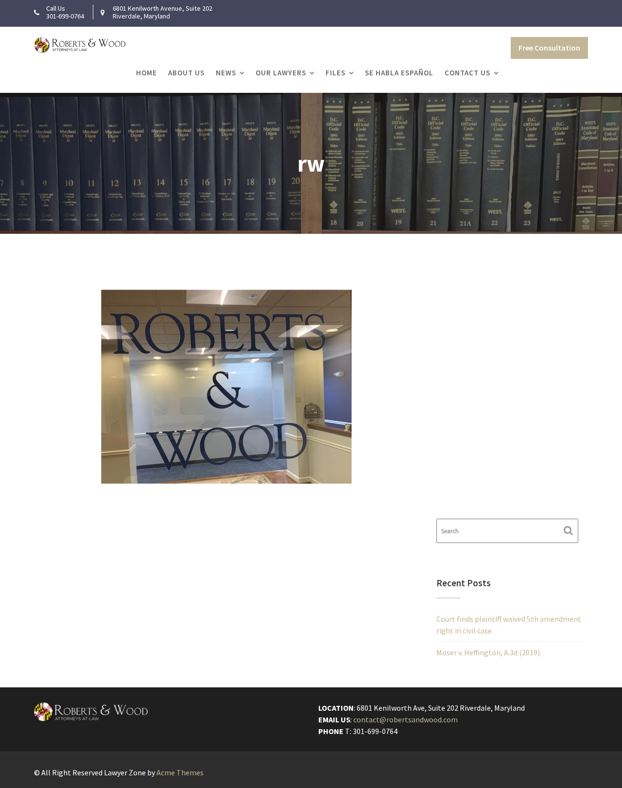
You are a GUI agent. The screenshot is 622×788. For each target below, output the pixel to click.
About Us (186, 72)
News (226, 72)
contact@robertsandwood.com (405, 719)
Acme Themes (180, 772)
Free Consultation (549, 48)
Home (146, 72)
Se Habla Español (399, 72)
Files (336, 72)
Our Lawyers (281, 72)
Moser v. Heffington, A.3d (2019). (488, 652)
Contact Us (467, 72)
